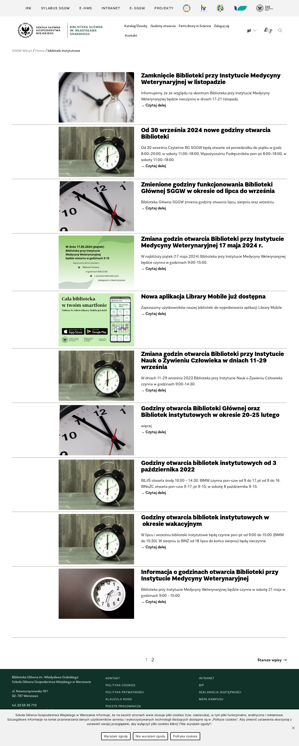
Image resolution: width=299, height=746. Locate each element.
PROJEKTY (164, 8)
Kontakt (131, 35)
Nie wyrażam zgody (150, 736)
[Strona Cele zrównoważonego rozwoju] (186, 8)
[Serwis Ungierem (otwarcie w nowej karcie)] (240, 8)
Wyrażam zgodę (116, 736)
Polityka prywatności (125, 692)
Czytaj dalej (156, 105)
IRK (28, 8)
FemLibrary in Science (195, 26)
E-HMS (85, 8)
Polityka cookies (120, 685)
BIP (201, 685)
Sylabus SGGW (55, 8)
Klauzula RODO (119, 699)
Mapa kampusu (211, 699)
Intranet (111, 8)
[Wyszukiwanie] (280, 30)
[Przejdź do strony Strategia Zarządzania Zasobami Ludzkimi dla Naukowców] (203, 8)
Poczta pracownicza (123, 706)
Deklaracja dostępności (220, 692)
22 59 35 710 (26, 705)
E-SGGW (137, 8)
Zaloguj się (221, 26)
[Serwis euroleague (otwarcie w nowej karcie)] (220, 8)
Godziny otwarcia (163, 26)
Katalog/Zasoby (135, 26)
